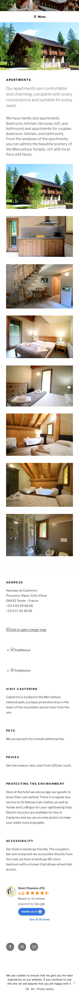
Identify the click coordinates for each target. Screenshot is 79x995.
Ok (27, 989)
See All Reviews (39, 919)
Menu (42, 16)
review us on (29, 911)
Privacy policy (45, 989)
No (33, 989)
